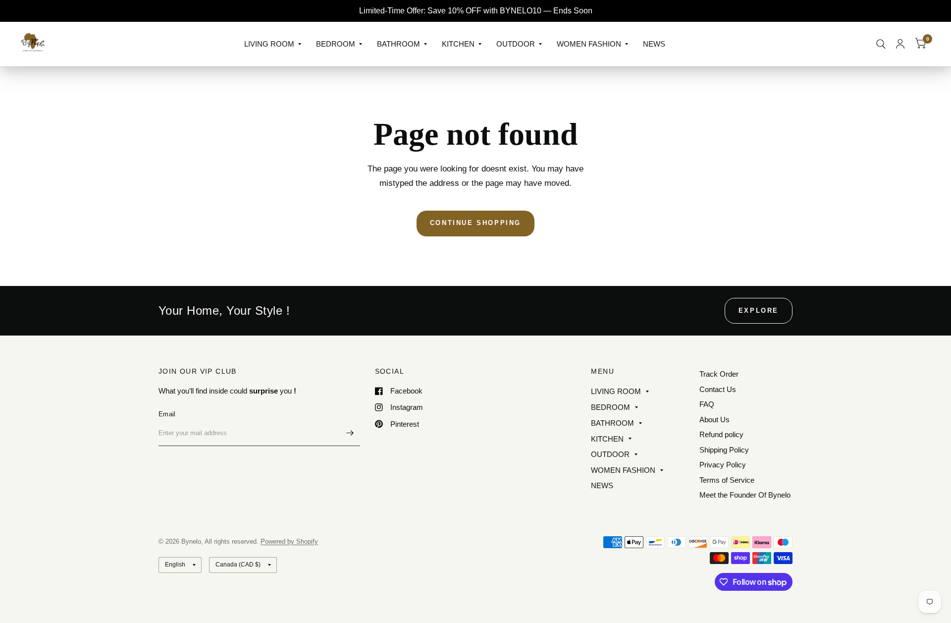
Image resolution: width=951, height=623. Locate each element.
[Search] (881, 43)
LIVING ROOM (269, 44)
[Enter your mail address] (350, 433)
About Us (714, 419)
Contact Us (717, 389)
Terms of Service (726, 480)
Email (166, 414)
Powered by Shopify (289, 541)
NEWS (654, 44)
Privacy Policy (722, 464)
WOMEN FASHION (589, 44)
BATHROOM (398, 44)
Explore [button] (759, 310)
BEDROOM (335, 44)
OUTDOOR (515, 44)
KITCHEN (458, 44)
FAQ (706, 404)
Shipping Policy (724, 450)
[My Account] (900, 43)
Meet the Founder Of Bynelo (745, 495)
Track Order (719, 374)
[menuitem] (273, 44)
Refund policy (721, 434)
